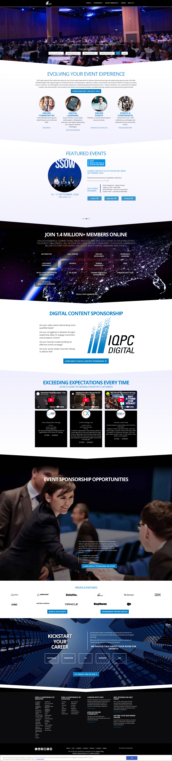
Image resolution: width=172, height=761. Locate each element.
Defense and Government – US (39, 731)
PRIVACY (92, 748)
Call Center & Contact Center (39, 715)
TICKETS (93, 198)
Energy (37, 734)
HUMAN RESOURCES (98, 264)
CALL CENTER (72, 254)
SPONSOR (127, 198)
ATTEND (46, 435)
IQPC (73, 748)
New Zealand (74, 702)
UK (85, 658)
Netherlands (65, 713)
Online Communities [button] (111, 3)
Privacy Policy (100, 751)
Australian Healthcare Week (38, 707)
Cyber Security (39, 725)
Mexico (63, 712)
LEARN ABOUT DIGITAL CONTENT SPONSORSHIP (85, 361)
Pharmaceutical (49, 718)
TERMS (105, 748)
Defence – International (38, 727)
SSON (46, 723)
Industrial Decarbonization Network (49, 706)
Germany (64, 705)
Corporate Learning (38, 720)
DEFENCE (72, 263)
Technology (48, 727)
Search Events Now (125, 127)
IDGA (125, 263)
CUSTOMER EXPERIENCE (46, 264)
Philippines (74, 703)
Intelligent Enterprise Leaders (47, 711)
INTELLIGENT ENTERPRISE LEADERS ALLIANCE (46, 274)
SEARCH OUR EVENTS (57, 612)
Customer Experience (38, 723)
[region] (86, 758)
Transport (47, 728)
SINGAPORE (68, 658)
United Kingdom (75, 712)
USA (119, 658)
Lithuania (64, 708)
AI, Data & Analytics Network (37, 703)
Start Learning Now (73, 130)
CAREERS (78, 748)
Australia (64, 702)
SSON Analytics (48, 725)
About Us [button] (131, 3)
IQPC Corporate (49, 703)
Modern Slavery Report (79, 753)
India (63, 707)
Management (48, 715)
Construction (38, 718)
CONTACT (85, 748)
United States (74, 713)
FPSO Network (109, 181)
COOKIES (98, 748)
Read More (47, 127)
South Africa (74, 710)
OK (132, 758)
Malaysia (64, 710)
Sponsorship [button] (98, 3)
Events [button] (88, 3)
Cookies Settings (94, 753)
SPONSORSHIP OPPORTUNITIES (114, 612)
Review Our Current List (99, 127)
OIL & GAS (73, 273)
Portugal (73, 705)
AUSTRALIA (51, 658)
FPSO (36, 736)
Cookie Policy (40, 759)
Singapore (73, 708)
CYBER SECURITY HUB (125, 273)
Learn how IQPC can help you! (86, 91)
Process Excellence (47, 721)
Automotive (38, 710)
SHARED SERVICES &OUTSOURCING (99, 274)
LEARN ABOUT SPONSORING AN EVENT (99, 566)
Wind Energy (48, 730)
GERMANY (103, 658)
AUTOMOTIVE (46, 254)
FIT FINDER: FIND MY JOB (85, 674)
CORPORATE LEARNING (125, 255)
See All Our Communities (87, 294)
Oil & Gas (47, 717)
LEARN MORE (90, 708)
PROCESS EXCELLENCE (99, 255)
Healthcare (47, 702)
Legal (46, 713)
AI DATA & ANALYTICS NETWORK (46, 283)
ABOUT (68, 748)
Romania (73, 707)
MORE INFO (110, 198)
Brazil (63, 703)
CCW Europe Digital (38, 712)
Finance (37, 737)
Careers (123, 3)
